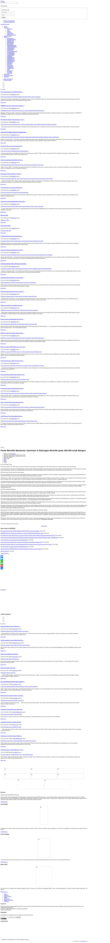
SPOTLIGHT (10, 66)
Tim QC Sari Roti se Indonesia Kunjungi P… (12, 146)
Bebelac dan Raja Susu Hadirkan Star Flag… (12, 305)
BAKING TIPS (10, 40)
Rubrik (8, 31)
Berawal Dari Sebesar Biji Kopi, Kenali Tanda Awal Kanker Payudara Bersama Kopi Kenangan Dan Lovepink (26, 544)
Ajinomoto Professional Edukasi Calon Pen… (12, 250)
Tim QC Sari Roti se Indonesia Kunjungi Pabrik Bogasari (14, 540)
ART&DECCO (10, 38)
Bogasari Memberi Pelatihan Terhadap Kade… (12, 277)
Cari (2, 2)
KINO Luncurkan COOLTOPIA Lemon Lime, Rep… (13, 347)
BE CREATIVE (10, 43)
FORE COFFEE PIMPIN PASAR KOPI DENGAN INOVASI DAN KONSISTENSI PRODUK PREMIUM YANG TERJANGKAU (29, 537)
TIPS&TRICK (10, 67)
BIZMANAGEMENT (11, 45)
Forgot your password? (9, 20)
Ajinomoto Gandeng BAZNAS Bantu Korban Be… (13, 201)
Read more (3, 102)
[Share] (44, 568)
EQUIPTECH (10, 50)
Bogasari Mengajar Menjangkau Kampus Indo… (13, 374)
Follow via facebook (8, 79)
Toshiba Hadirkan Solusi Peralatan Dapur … (12, 236)
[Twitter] (44, 558)
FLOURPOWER (11, 54)
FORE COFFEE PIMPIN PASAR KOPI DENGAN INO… (14, 132)
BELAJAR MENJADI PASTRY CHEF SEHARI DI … (13, 681)
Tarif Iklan (9, 32)
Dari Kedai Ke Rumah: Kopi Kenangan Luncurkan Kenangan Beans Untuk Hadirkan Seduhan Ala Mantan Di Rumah (28, 535)
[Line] (44, 563)
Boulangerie (10, 70)
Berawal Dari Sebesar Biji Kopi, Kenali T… (11, 173)
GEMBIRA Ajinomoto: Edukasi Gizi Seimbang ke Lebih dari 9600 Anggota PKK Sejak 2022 (22, 533)
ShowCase (9, 64)
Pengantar (9, 28)
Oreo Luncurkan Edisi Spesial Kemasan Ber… (12, 402)
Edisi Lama (6, 74)
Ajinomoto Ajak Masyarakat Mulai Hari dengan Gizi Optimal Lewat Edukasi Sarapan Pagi (21, 542)
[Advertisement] (10, 437)
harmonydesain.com (83, 941)
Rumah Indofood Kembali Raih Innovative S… (12, 319)
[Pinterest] (44, 566)
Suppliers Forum (16, 642)
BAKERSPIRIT (10, 42)
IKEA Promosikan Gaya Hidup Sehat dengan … (12, 333)
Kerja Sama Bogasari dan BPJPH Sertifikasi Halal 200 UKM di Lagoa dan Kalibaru (20, 531)
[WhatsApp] (44, 561)
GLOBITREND (10, 55)
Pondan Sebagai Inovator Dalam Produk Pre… (12, 640)
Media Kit (6, 76)
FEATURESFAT (11, 52)
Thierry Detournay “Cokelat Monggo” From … (12, 749)
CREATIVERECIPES (12, 46)
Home (5, 26)
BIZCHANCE (10, 44)
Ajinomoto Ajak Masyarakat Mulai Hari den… (12, 160)
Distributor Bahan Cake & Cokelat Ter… (11, 626)
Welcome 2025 (4, 215)
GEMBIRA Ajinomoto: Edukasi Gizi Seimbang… (12, 105)
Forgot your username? (9, 22)
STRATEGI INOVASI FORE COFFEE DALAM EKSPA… (14, 263)
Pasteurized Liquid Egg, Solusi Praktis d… (11, 736)
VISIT (8, 69)
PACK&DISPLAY (11, 61)
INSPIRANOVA (10, 58)
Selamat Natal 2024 (5, 225)
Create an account (5, 24)
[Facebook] (44, 556)
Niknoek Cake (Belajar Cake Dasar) (9, 654)
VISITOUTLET (10, 68)
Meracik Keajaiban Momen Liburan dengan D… (13, 291)
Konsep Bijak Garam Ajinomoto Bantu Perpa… (12, 388)
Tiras (8, 30)
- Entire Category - (5, 553)
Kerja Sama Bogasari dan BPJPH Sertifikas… (12, 92)
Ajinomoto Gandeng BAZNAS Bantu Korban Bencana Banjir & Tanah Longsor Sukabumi (21, 549)
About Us (6, 27)
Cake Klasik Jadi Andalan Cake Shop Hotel (11, 709)
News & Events (7, 36)
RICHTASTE (10, 62)
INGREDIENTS (10, 57)
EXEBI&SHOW (10, 49)
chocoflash (15, 684)
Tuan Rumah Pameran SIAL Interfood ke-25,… (12, 360)
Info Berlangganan (11, 34)
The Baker (9, 72)
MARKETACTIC (11, 60)
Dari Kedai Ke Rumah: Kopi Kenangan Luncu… (13, 119)
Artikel (5, 37)
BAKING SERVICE (11, 39)
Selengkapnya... (4, 801)
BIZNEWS (9, 63)
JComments (44, 526)
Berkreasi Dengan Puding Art (8, 668)
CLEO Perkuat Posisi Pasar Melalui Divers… (12, 416)
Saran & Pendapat (8, 75)
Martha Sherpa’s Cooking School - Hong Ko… (12, 695)
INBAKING (9, 56)
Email (5, 461)
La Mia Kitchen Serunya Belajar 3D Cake (11, 722)
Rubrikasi (13, 453)
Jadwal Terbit (10, 33)
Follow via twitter (7, 80)
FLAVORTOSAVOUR (12, 51)
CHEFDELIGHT (11, 48)
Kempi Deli (9, 73)
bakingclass (15, 629)
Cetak (5, 459)
